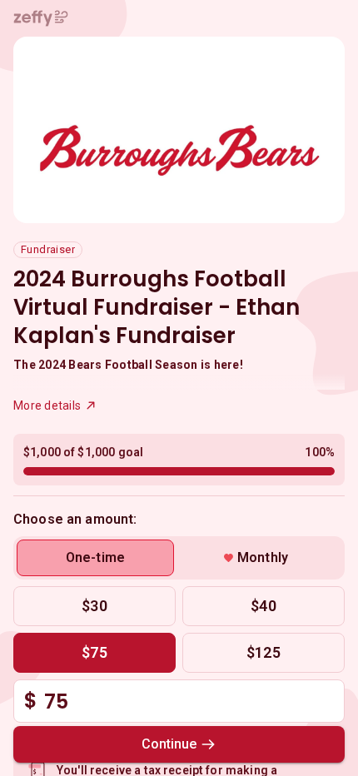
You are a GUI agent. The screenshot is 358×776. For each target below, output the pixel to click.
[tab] (95, 558)
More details (47, 405)
